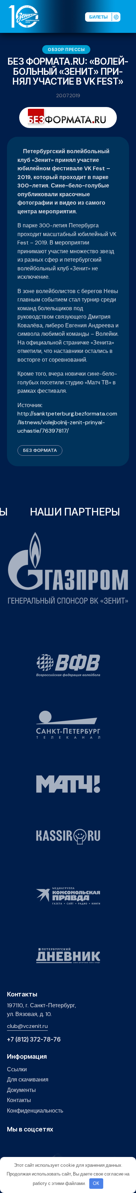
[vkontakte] (11, 1144)
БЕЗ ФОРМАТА (40, 450)
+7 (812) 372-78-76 (34, 1040)
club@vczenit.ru (27, 1026)
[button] (130, 16)
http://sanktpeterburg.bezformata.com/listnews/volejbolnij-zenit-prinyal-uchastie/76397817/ (67, 422)
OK (96, 1183)
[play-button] (32, 1144)
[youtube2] (22, 1144)
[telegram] (43, 1144)
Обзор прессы (66, 49)
